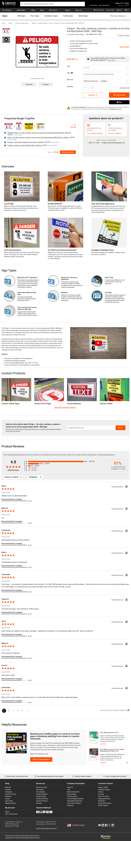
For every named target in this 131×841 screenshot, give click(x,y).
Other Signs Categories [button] (118, 16)
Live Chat (101, 794)
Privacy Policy (9, 835)
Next (127, 762)
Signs (42, 10)
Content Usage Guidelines (75, 798)
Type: (69, 73)
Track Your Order (103, 796)
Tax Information (72, 796)
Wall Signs (21, 16)
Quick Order (111, 10)
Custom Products (13, 373)
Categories (8, 792)
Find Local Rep (99, 10)
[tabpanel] (106, 738)
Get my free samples (40, 759)
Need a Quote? (124, 47)
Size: (68, 66)
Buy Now (91, 95)
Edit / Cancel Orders (11, 814)
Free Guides (40, 789)
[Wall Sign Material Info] (72, 73)
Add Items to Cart (68, 152)
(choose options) (17, 135)
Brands (7, 798)
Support (67, 10)
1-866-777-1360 (121, 3)
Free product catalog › (95, 133)
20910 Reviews (15, 470)
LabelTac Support (104, 789)
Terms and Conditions (74, 803)
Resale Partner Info (73, 792)
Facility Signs (68, 16)
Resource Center (41, 787)
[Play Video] (6, 39)
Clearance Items (10, 803)
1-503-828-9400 (50, 824)
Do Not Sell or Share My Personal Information (26, 835)
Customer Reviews (42, 798)
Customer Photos (41, 801)
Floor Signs (34, 16)
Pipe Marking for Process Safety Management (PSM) (112, 750)
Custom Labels (106, 403)
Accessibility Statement (74, 801)
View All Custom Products (65, 407)
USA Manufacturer (78, 825)
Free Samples (40, 792)
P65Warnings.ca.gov (115, 109)
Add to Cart (121, 95)
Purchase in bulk (124, 88)
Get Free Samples (104, 5)
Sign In (120, 10)
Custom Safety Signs (10, 403)
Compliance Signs (51, 16)
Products (8, 789)
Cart (127, 10)
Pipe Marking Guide (107, 732)
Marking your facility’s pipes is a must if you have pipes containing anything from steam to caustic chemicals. (55, 736)
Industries (8, 796)
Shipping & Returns (104, 798)
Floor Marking (6, 10)
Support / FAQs (103, 787)
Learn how (111, 60)
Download (103, 744)
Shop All (7, 787)
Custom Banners (74, 403)
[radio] (65, 461)
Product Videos (41, 796)
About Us (78, 10)
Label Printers (21, 10)
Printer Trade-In (103, 805)
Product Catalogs (41, 794)
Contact (100, 792)
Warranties (101, 801)
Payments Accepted (104, 803)
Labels (33, 10)
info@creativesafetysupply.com (113, 143)
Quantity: (70, 86)
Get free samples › (115, 133)
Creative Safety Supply (21, 838)
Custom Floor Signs (42, 403)
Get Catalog (93, 5)
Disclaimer (70, 805)
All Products (53, 10)
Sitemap (39, 803)
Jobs (68, 789)
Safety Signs (83, 16)
